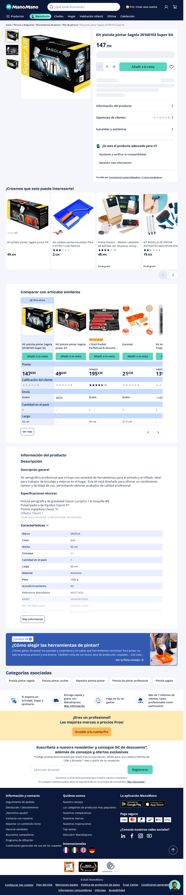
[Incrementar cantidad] (114, 66)
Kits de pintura (70, 24)
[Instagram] (140, 836)
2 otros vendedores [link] (152, 177)
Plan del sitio (44, 884)
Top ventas (69, 829)
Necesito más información (115, 162)
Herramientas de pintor (48, 24)
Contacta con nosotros (19, 818)
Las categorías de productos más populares (89, 807)
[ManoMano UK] (83, 850)
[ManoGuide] (174, 886)
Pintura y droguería (24, 24)
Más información (136, 781)
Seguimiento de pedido (20, 802)
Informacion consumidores (75, 890)
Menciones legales (66, 884)
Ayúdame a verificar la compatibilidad (122, 154)
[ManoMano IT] (75, 850)
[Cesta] (175, 7)
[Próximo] (173, 275)
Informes (100, 890)
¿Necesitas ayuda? (17, 813)
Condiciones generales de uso (159, 884)
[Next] (158, 432)
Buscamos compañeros (20, 834)
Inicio (8, 24)
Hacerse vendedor (17, 829)
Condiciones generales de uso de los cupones (33, 845)
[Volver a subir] (173, 850)
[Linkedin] (123, 836)
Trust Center (130, 884)
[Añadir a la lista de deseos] (171, 66)
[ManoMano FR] (66, 850)
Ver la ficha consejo (128, 660)
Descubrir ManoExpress (77, 834)
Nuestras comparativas (77, 813)
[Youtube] (149, 836)
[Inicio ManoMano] (23, 7)
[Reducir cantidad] (99, 66)
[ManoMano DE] (92, 850)
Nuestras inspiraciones (77, 824)
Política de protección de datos (100, 884)
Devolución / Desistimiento (22, 807)
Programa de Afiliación (19, 840)
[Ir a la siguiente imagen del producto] (83, 64)
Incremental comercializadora (124, 177)
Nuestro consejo (73, 802)
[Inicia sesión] (166, 7)
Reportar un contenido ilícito (23, 824)
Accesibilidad (117, 890)
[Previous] (148, 432)
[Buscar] (51, 6)
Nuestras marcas (73, 818)
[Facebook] (132, 836)
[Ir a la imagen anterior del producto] (28, 64)
